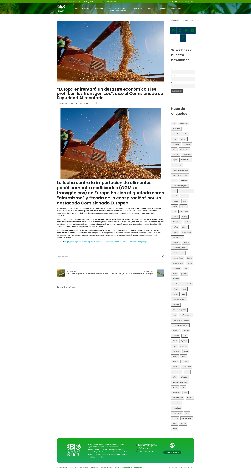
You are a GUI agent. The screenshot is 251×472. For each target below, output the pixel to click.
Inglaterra (176, 305)
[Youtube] (186, 30)
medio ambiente (185, 315)
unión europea (187, 418)
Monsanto (176, 330)
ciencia (183, 206)
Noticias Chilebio (82, 103)
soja (182, 387)
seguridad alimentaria (180, 382)
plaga (186, 351)
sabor (187, 372)
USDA (174, 424)
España (189, 258)
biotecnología (177, 165)
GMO (184, 289)
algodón (183, 139)
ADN (174, 124)
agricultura (176, 129)
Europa (189, 263)
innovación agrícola (179, 310)
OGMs (175, 341)
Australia (175, 155)
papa (174, 346)
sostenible (176, 393)
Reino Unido (187, 367)
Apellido (173, 76)
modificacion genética (180, 325)
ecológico (176, 243)
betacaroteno (185, 160)
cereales (176, 201)
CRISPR (184, 217)
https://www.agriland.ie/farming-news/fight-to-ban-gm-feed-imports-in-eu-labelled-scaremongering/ (106, 242)
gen (186, 268)
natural (186, 330)
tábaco (175, 418)
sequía (175, 387)
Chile (184, 201)
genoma (184, 274)
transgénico (177, 408)
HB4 (183, 294)
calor (174, 191)
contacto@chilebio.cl (146, 451)
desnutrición (186, 232)
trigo (187, 413)
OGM (184, 336)
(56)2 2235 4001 (111, 2)
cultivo (187, 222)
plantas (175, 361)
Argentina (187, 144)
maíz (174, 315)
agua (174, 139)
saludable (184, 377)
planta (183, 356)
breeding (184, 180)
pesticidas (176, 351)
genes (175, 274)
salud (174, 377)
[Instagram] (180, 30)
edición (186, 243)
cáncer (184, 227)
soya (185, 393)
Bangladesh (187, 155)
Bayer (175, 160)
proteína (175, 367)
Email (173, 83)
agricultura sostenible (180, 134)
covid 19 (175, 217)
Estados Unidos (178, 263)
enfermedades (178, 258)
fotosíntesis (176, 268)
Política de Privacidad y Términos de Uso (128, 467)
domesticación (178, 237)
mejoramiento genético (181, 320)
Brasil (174, 180)
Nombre (173, 69)
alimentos (176, 144)
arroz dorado (184, 149)
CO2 (174, 212)
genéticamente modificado (182, 284)
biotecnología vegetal (180, 175)
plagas (175, 356)
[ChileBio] (62, 8)
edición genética (178, 253)
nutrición (176, 336)
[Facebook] (173, 30)
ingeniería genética (179, 299)
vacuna (183, 424)
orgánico (184, 341)
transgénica (177, 403)
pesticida (184, 346)
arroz (174, 149)
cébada (175, 232)
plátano (184, 361)
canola (175, 196)
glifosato (175, 289)
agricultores (184, 124)
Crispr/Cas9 (177, 222)
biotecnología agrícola (180, 170)
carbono (184, 196)
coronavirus (184, 212)
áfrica (175, 429)
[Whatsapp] (183, 38)
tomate (189, 398)
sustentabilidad (178, 398)
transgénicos (177, 413)
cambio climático (186, 191)
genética (176, 279)
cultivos (175, 227)
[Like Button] (93, 103)
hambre (175, 294)
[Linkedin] (192, 30)
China (175, 206)
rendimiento (177, 372)
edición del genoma (179, 248)
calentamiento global (180, 186)
